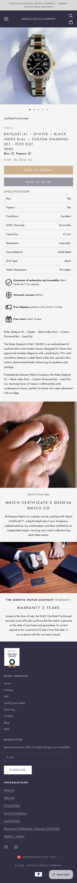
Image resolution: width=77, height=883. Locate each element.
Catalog (8, 690)
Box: (8, 198)
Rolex (8, 128)
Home (7, 683)
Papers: (10, 207)
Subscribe (18, 770)
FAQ (6, 729)
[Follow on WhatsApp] (16, 847)
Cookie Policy (12, 821)
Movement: (12, 243)
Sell (6, 696)
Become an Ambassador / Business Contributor (32, 829)
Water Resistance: (16, 270)
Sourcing (9, 709)
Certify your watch (14, 703)
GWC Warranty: (15, 225)
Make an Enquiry (38, 170)
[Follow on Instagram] (6, 847)
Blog (6, 723)
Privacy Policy (12, 805)
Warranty (9, 798)
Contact (8, 716)
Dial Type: (12, 261)
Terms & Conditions (15, 813)
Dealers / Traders (14, 836)
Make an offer (38, 182)
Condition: (12, 216)
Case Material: (14, 252)
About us (9, 790)
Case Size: (12, 234)
